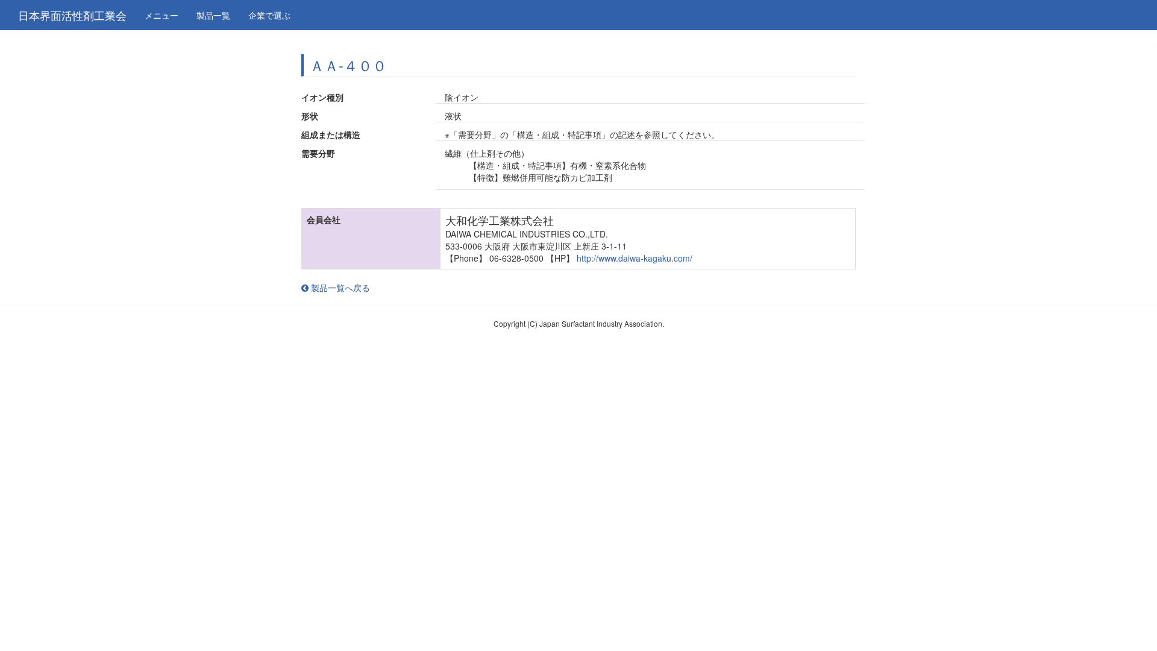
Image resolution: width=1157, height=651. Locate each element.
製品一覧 (213, 15)
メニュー (161, 15)
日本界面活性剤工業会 (72, 15)
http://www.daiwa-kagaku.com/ (634, 258)
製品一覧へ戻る (339, 287)
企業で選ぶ (269, 15)
